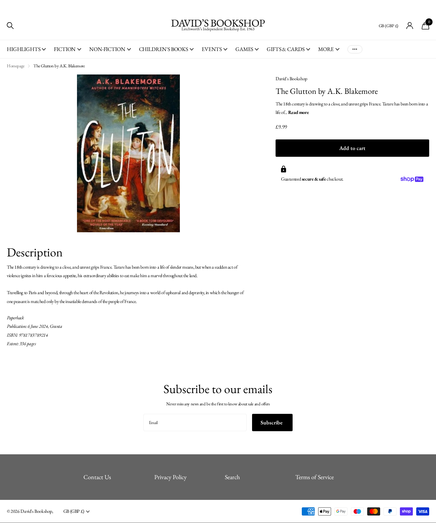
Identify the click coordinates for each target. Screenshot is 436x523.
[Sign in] (410, 25)
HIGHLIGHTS (23, 49)
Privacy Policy (170, 477)
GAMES (244, 49)
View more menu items (354, 49)
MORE (325, 49)
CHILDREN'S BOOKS (163, 49)
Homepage (16, 66)
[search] (10, 25)
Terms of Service (314, 477)
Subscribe (272, 422)
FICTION (65, 49)
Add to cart (352, 148)
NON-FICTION (107, 49)
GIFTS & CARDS (286, 49)
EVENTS (212, 49)
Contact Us (97, 477)
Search (232, 477)
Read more (298, 112)
